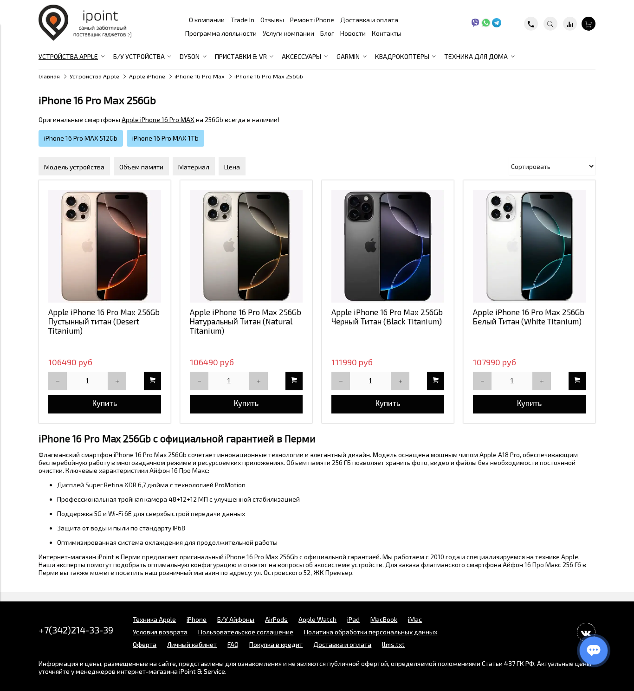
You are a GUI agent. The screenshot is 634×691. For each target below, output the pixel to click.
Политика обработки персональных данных (370, 632)
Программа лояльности (221, 33)
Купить (104, 402)
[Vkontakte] (586, 632)
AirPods (276, 619)
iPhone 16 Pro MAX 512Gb (80, 138)
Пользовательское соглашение (245, 632)
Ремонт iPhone (312, 20)
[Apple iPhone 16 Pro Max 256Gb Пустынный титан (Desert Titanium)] (104, 246)
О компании (207, 20)
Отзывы (272, 20)
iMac (415, 619)
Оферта (144, 644)
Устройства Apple (94, 76)
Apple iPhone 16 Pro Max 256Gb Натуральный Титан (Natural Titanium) (245, 321)
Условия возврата (160, 632)
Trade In (242, 20)
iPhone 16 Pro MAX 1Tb (165, 138)
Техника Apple (154, 619)
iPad (353, 619)
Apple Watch (317, 619)
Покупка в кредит (276, 644)
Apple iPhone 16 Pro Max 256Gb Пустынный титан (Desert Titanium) (104, 321)
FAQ (233, 644)
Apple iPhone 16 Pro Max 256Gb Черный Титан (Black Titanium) (387, 316)
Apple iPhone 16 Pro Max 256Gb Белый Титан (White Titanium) (528, 316)
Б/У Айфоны (235, 619)
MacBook (383, 619)
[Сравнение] (570, 24)
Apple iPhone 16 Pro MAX (158, 119)
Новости (353, 33)
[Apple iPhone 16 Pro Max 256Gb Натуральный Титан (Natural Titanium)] (246, 246)
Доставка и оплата (369, 20)
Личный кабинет (192, 644)
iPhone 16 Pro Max (200, 76)
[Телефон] (531, 24)
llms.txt (393, 644)
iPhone (197, 619)
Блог (327, 33)
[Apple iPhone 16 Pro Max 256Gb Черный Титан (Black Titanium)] (387, 246)
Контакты (386, 33)
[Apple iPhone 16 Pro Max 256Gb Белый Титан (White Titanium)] (529, 246)
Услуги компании (288, 33)
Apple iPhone (147, 76)
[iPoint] (85, 38)
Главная (49, 76)
